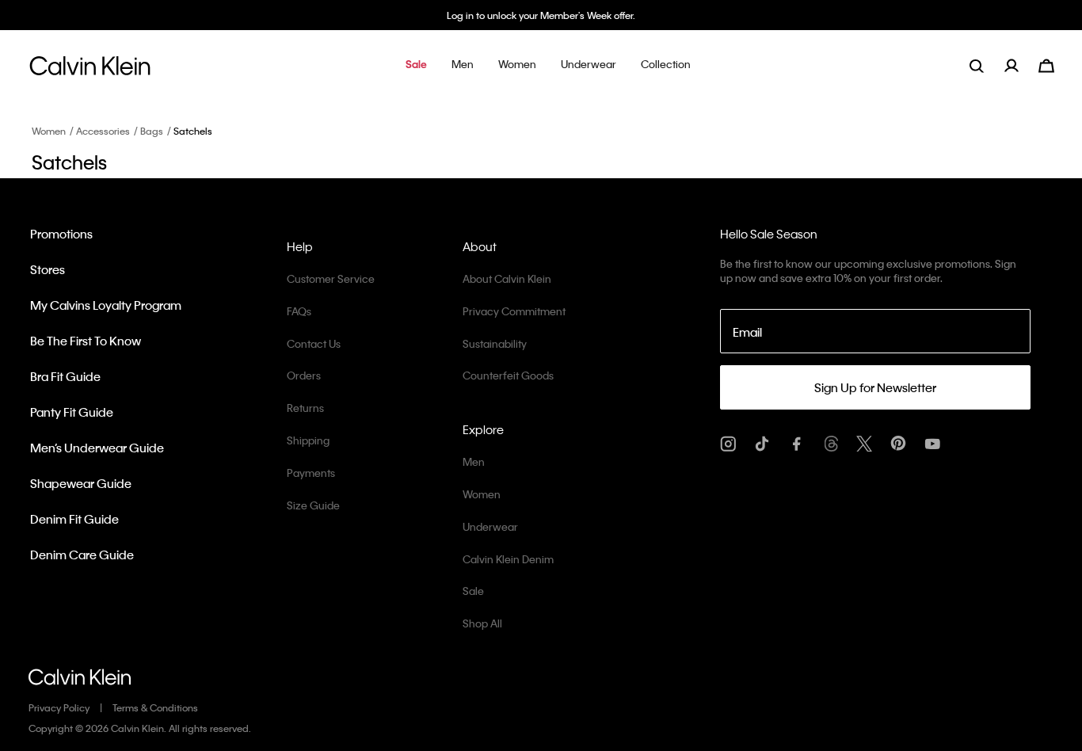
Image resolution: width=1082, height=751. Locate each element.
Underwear (490, 526)
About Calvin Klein (507, 278)
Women (49, 130)
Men (474, 461)
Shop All (482, 623)
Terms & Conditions (155, 707)
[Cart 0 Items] (1046, 64)
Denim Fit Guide (74, 519)
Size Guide (313, 505)
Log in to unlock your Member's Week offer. (541, 15)
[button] (416, 65)
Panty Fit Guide (71, 412)
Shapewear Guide (80, 483)
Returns (305, 407)
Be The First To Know (85, 341)
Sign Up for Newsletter (875, 387)
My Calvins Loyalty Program (105, 305)
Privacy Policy (59, 707)
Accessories (103, 130)
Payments (311, 472)
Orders (304, 375)
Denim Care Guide (82, 554)
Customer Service (331, 278)
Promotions (61, 234)
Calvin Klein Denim (508, 559)
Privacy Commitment (514, 311)
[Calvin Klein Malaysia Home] (89, 70)
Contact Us (314, 343)
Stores (47, 269)
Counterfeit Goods (508, 375)
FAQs (299, 311)
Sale (473, 590)
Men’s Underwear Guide (97, 448)
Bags (151, 130)
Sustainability (495, 343)
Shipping (308, 440)
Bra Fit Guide (65, 376)
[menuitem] (1021, 65)
